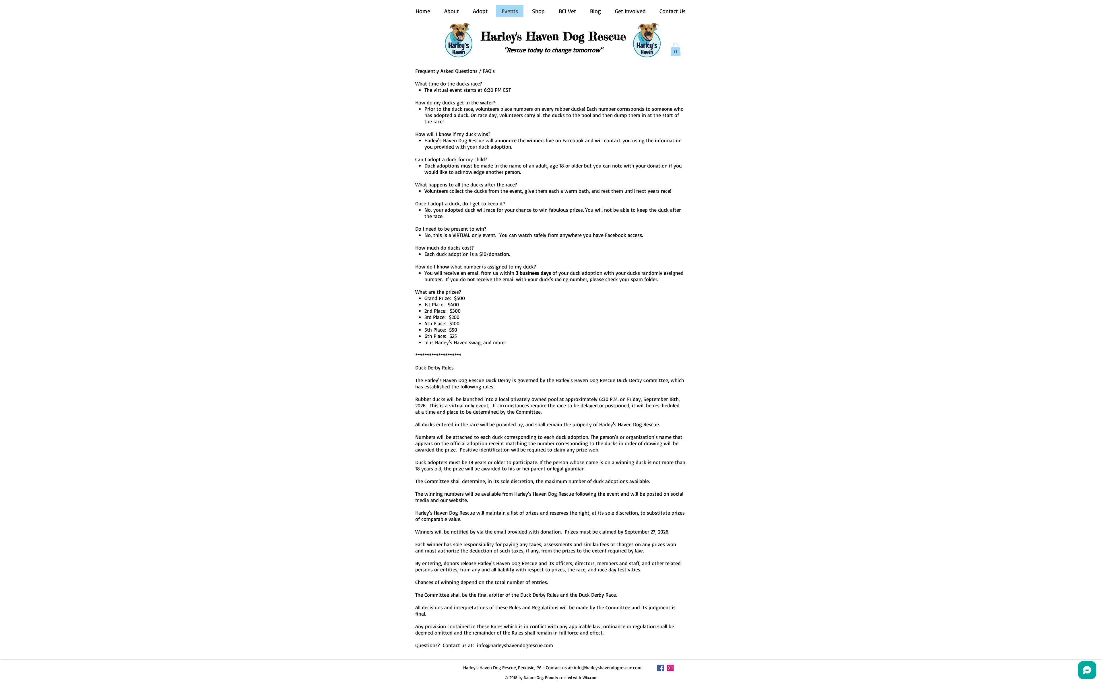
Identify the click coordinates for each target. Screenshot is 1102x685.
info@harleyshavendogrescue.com (515, 645)
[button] (675, 49)
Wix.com (590, 677)
